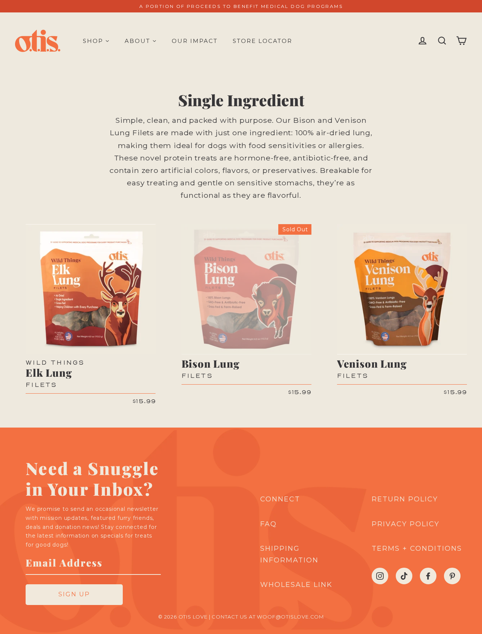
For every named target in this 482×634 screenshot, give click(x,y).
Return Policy (405, 499)
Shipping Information (289, 554)
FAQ (268, 524)
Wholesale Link (296, 585)
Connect (280, 499)
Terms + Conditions (417, 548)
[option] (91, 289)
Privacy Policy (405, 524)
